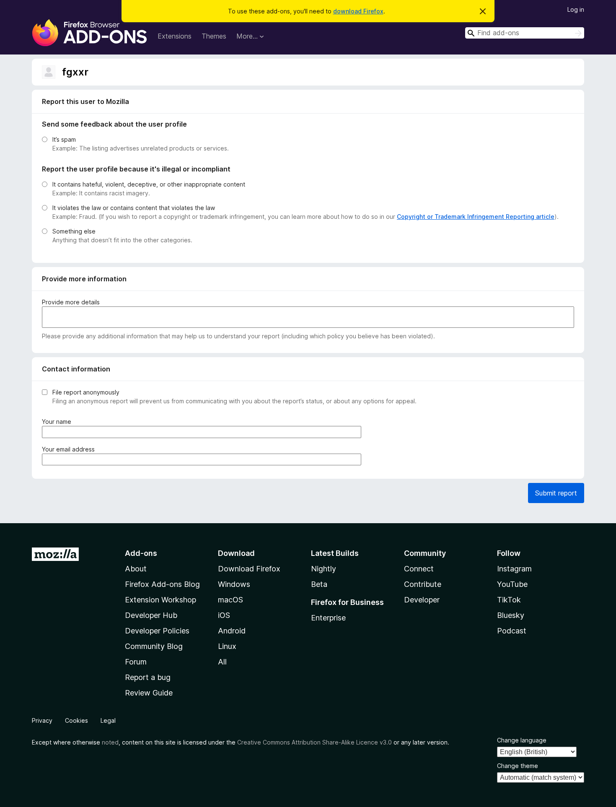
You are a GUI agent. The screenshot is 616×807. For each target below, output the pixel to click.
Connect (419, 568)
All (222, 661)
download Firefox (358, 11)
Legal (108, 720)
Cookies (76, 720)
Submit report (556, 493)
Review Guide (149, 692)
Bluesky (510, 615)
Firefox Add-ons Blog (162, 584)
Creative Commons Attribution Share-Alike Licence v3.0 (314, 742)
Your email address (70, 449)
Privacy (42, 720)
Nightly (323, 568)
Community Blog (154, 646)
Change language (521, 740)
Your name (58, 422)
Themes (214, 36)
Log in (575, 9)
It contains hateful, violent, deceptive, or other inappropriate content (148, 184)
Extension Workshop (160, 599)
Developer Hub (151, 615)
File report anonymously (85, 392)
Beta (319, 584)
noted (110, 742)
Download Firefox (249, 568)
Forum (136, 661)
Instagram (514, 568)
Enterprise (328, 617)
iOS (224, 615)
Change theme (517, 765)
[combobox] (524, 33)
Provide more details (71, 302)
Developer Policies (157, 630)
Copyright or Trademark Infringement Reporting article (475, 216)
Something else (74, 231)
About (136, 568)
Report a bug (148, 677)
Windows (234, 584)
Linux (227, 646)
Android (232, 630)
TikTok (509, 599)
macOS (230, 599)
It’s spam (64, 139)
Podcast (511, 630)
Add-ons (141, 553)
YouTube (512, 584)
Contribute (422, 584)
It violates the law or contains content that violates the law (133, 207)
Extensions (175, 36)
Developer (422, 599)
